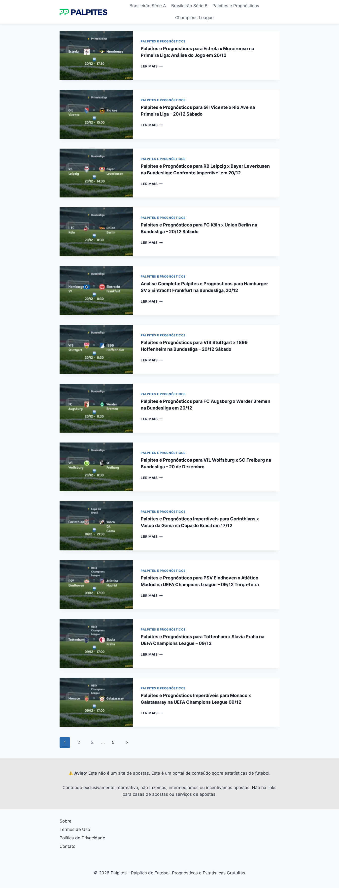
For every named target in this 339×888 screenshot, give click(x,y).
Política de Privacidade (82, 837)
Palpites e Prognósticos (235, 5)
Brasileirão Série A (148, 5)
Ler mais (152, 66)
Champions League (194, 17)
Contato (67, 846)
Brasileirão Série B (189, 5)
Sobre (65, 821)
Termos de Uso (75, 829)
